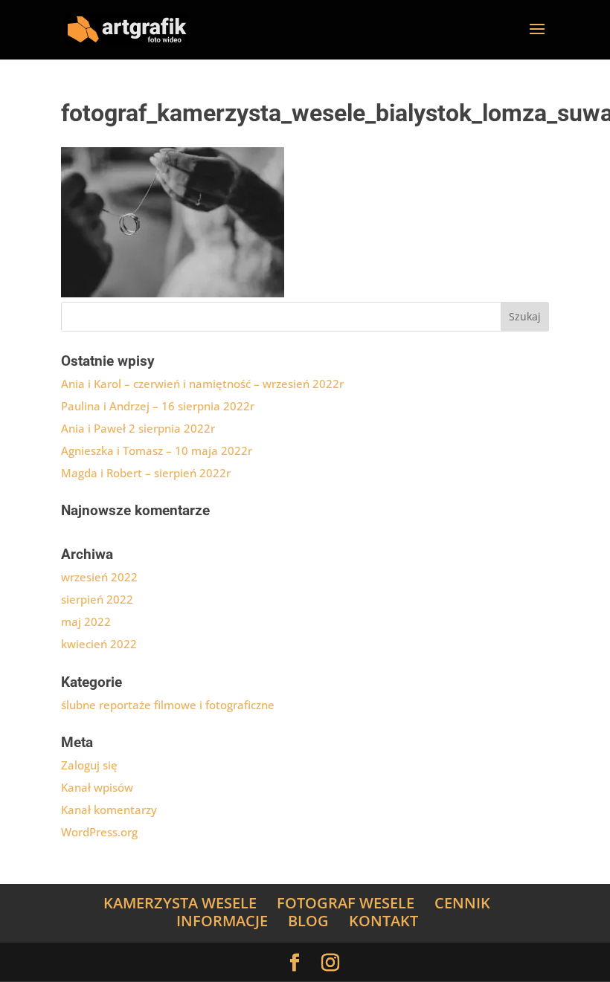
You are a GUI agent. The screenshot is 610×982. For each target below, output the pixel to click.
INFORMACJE (222, 921)
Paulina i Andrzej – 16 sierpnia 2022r (157, 405)
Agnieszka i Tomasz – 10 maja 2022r (156, 450)
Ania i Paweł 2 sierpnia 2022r (138, 428)
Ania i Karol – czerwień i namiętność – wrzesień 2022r (202, 383)
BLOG (308, 921)
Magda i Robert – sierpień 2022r (146, 472)
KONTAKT (383, 921)
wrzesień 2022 (99, 576)
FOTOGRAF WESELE (345, 903)
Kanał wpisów (97, 787)
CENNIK (462, 903)
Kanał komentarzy (109, 809)
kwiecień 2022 (99, 643)
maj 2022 (86, 621)
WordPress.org (99, 831)
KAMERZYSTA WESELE (180, 903)
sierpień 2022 (97, 599)
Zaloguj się (89, 765)
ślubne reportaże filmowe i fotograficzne (167, 704)
